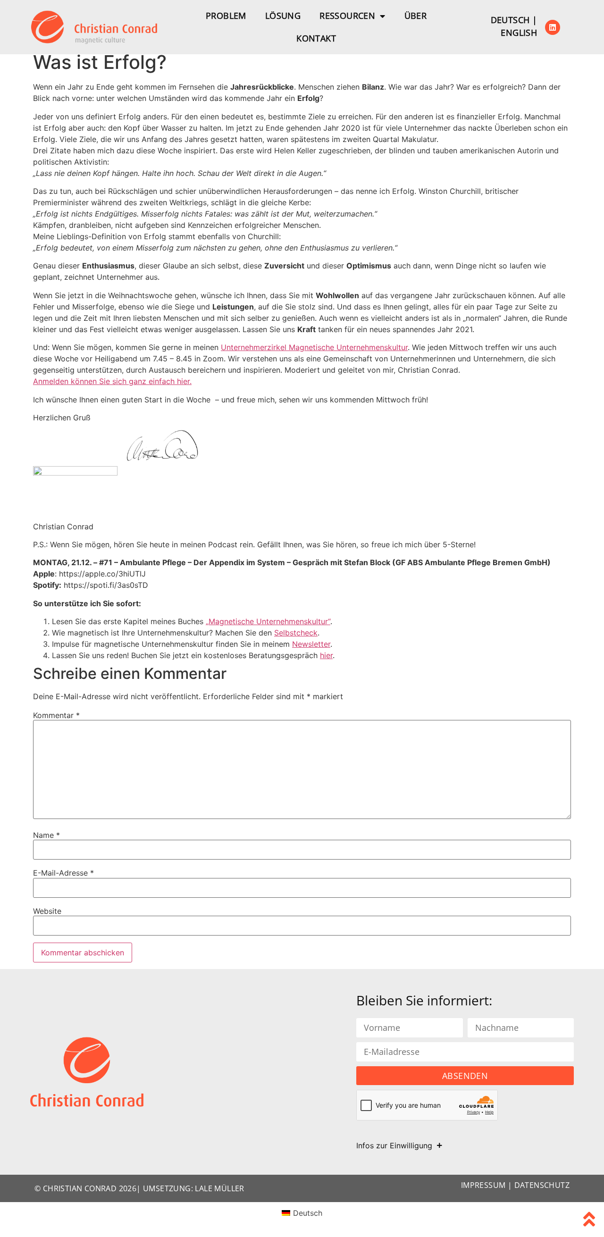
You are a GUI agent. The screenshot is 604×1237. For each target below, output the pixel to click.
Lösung (283, 15)
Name (46, 835)
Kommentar (56, 715)
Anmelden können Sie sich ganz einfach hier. (112, 381)
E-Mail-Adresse (63, 873)
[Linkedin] (552, 27)
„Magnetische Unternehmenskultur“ (268, 621)
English (519, 32)
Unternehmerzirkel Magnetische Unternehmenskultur (314, 347)
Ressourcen (347, 15)
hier (326, 655)
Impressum (483, 1185)
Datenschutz (542, 1185)
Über (415, 15)
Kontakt (316, 38)
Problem (226, 15)
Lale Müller (219, 1188)
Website (47, 911)
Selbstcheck (296, 632)
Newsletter (311, 644)
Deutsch (510, 19)
